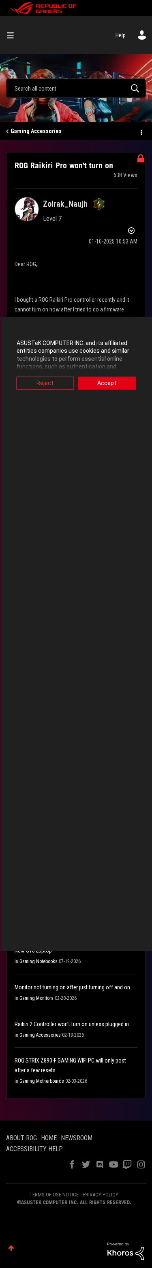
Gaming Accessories (36, 131)
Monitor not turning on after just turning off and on (72, 987)
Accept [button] (106, 383)
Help (121, 35)
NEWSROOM (76, 1138)
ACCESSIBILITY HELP (34, 1149)
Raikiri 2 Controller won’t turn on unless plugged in (72, 1024)
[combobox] (76, 88)
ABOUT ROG (21, 1138)
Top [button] (11, 1248)
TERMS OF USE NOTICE (54, 1195)
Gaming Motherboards (41, 1081)
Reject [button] (45, 383)
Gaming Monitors (36, 998)
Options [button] (140, 131)
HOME (49, 1138)
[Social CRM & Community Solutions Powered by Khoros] (125, 1250)
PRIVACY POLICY (100, 1195)
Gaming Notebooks (38, 961)
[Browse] (13, 35)
